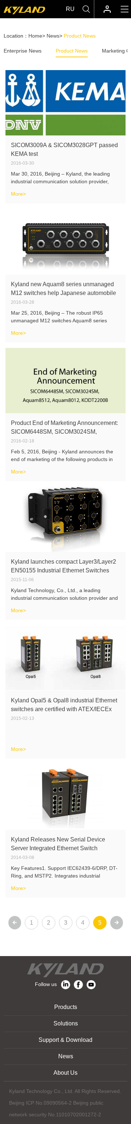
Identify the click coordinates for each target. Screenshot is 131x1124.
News (53, 36)
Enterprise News (22, 51)
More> (18, 194)
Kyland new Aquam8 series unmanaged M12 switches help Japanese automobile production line (63, 293)
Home (35, 36)
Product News (72, 51)
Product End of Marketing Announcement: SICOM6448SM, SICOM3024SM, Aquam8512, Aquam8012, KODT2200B (64, 432)
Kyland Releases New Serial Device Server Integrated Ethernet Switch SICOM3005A (58, 848)
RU (70, 9)
